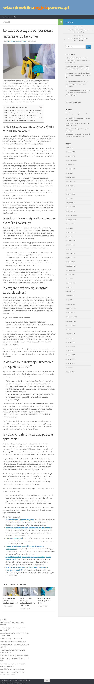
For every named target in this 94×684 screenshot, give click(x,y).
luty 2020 (70, 351)
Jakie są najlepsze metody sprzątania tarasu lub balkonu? (23, 110)
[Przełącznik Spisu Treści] (40, 107)
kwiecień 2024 (71, 181)
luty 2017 (70, 367)
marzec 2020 (71, 346)
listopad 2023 (71, 186)
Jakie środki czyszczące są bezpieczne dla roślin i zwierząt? (23, 113)
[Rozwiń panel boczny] (60, 22)
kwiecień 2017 (71, 359)
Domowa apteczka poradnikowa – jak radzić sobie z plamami (10, 600)
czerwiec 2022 (71, 232)
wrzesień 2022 (71, 219)
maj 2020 (70, 338)
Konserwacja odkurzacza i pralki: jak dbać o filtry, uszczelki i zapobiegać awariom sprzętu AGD (78, 75)
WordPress (8, 683)
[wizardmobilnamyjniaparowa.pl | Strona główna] (36, 7)
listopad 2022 (71, 211)
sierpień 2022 (71, 224)
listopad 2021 (71, 262)
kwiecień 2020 (71, 342)
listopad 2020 (71, 312)
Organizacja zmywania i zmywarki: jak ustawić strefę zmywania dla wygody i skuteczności (77, 84)
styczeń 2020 (71, 355)
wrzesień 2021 (71, 270)
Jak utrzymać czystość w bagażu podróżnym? (13, 641)
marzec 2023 (71, 194)
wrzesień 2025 (71, 164)
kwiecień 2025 (71, 169)
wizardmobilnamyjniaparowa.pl (17, 41)
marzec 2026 (71, 156)
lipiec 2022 (70, 228)
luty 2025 (70, 173)
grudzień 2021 (71, 257)
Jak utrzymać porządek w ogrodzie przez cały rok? (14, 655)
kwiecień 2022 (71, 241)
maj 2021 (70, 287)
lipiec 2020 (70, 329)
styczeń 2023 (71, 203)
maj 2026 (70, 148)
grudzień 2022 (71, 207)
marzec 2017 (71, 363)
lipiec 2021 (70, 279)
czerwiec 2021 (71, 283)
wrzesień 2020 (71, 321)
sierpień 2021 (71, 274)
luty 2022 (70, 249)
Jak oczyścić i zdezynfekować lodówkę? (11, 638)
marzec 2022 (71, 245)
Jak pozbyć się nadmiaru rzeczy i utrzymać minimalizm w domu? (28, 528)
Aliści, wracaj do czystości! (15, 538)
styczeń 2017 (71, 372)
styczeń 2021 (71, 304)
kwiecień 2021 (71, 291)
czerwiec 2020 (71, 334)
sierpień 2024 (71, 177)
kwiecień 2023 (71, 190)
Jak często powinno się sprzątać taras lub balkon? (20, 115)
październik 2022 (72, 215)
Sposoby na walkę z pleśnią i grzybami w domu (44, 600)
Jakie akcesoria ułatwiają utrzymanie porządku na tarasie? (23, 118)
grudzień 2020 (71, 308)
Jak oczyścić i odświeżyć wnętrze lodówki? (12, 669)
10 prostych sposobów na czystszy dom (20, 520)
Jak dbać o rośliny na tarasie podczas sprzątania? (20, 120)
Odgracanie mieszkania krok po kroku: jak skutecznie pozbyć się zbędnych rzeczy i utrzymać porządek (78, 93)
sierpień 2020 (71, 325)
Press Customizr (21, 683)
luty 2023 (70, 198)
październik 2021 (72, 266)
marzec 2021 (71, 296)
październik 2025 (72, 160)
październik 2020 (72, 317)
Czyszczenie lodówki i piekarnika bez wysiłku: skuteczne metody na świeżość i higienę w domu (77, 60)
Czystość (6, 22)
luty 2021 (70, 300)
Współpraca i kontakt (9, 17)
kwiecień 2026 (71, 152)
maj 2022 (70, 236)
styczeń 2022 (71, 253)
